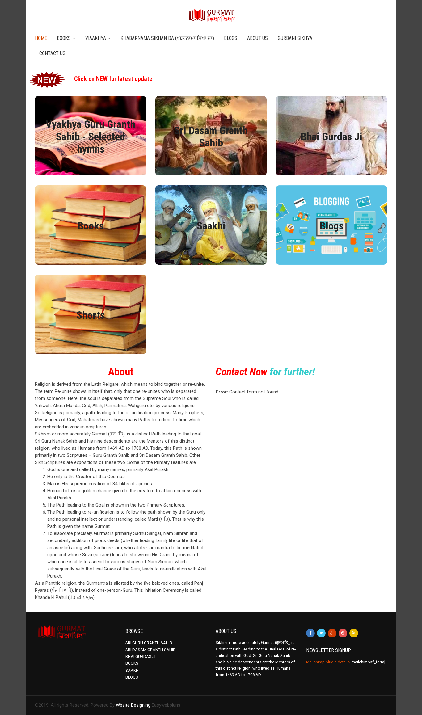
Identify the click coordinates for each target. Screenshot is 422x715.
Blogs (230, 38)
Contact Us (52, 53)
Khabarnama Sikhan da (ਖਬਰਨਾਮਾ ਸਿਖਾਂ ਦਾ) (167, 38)
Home (41, 38)
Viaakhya (95, 38)
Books (64, 38)
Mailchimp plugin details (328, 662)
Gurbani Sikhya (295, 38)
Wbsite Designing (133, 705)
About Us (257, 38)
